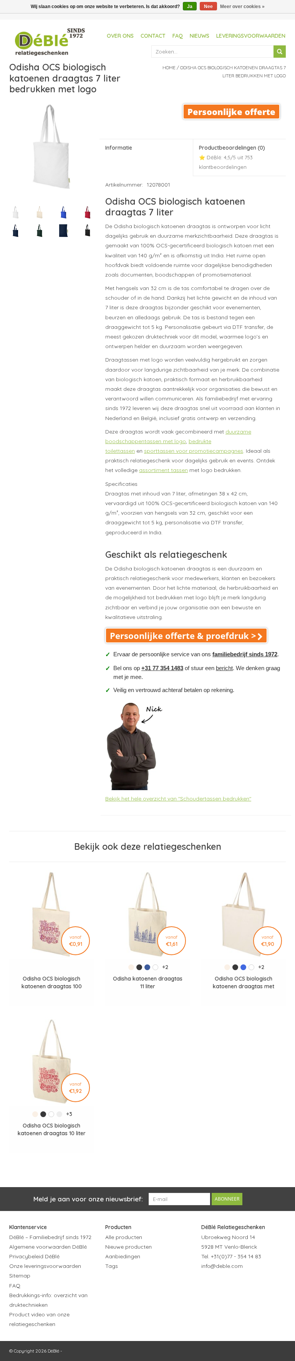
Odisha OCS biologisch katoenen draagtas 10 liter (52, 1129)
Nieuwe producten (128, 1246)
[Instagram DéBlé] (249, 1285)
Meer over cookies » (242, 6)
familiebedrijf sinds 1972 (244, 654)
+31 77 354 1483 (162, 668)
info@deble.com (222, 1266)
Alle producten (123, 1237)
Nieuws (199, 35)
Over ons (120, 35)
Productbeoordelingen (232, 157)
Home (169, 67)
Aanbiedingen (122, 1256)
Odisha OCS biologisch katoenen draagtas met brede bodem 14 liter (243, 982)
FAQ (177, 35)
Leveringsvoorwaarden (250, 35)
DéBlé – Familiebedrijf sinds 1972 (50, 1237)
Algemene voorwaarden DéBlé (48, 1246)
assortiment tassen (163, 470)
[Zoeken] (279, 51)
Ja (189, 6)
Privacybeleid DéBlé (34, 1256)
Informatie (118, 147)
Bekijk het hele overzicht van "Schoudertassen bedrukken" (178, 798)
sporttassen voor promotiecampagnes (193, 450)
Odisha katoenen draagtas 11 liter (147, 982)
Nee (208, 6)
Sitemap (19, 1275)
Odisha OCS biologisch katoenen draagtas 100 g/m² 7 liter (52, 982)
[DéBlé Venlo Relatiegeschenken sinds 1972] (50, 40)
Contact (153, 35)
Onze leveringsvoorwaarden (45, 1266)
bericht (224, 668)
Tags (111, 1266)
